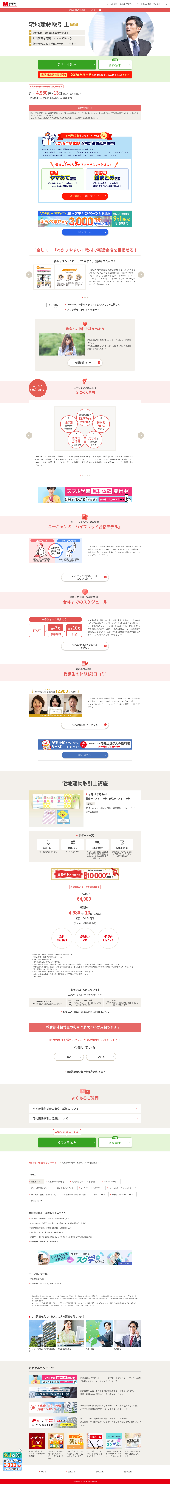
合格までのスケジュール (122, 1195)
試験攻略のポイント (65, 1188)
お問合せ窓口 (146, 4)
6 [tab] (89, 475)
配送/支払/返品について (129, 4)
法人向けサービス (160, 4)
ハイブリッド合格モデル (91, 1188)
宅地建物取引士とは (56, 1182)
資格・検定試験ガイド (40, 1188)
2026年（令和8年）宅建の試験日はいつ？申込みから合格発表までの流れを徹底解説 (61, 1237)
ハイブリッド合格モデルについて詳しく (85, 577)
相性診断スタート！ (85, 362)
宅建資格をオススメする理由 (84, 1182)
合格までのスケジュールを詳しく (85, 646)
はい (68, 1056)
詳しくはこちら (85, 232)
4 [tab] (87, 297)
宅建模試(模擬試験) (37, 1279)
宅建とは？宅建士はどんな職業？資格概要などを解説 (49, 1219)
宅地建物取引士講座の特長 (75, 1195)
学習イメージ (99, 1195)
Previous (29, 274)
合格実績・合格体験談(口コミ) (43, 1195)
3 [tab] (85, 297)
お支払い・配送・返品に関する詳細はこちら (86, 1011)
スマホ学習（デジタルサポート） (84, 309)
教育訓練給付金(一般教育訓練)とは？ (86, 1071)
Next (141, 274)
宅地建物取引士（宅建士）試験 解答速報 (45, 1283)
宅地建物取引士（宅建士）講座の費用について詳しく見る (51, 98)
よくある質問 (112, 4)
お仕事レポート (110, 1182)
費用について (36, 1201)
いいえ (101, 1056)
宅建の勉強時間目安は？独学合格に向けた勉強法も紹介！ (51, 1228)
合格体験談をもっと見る (85, 725)
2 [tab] (84, 297)
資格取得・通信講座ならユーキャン (43, 1163)
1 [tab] (82, 297)
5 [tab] (87, 475)
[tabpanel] (85, 275)
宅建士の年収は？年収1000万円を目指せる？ (46, 1232)
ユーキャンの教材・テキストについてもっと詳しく (93, 304)
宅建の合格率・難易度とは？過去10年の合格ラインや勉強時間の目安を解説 (58, 1223)
